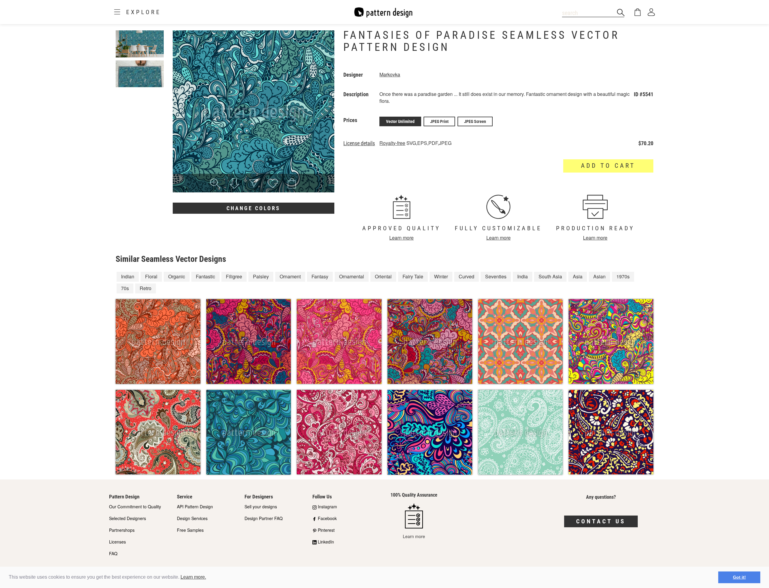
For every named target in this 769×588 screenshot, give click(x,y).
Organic (176, 276)
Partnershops (122, 530)
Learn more (401, 237)
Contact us (601, 521)
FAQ (113, 553)
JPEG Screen (475, 121)
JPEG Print (439, 121)
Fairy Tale (413, 276)
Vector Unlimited (400, 121)
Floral (151, 276)
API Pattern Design (195, 507)
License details (359, 143)
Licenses (117, 542)
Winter (441, 276)
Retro (145, 288)
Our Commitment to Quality (135, 507)
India (522, 276)
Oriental (383, 276)
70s (125, 288)
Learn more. (193, 577)
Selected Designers (127, 518)
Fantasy (320, 276)
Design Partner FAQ (264, 518)
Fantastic (205, 276)
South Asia (550, 276)
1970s (623, 276)
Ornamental (351, 276)
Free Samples (190, 530)
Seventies (495, 276)
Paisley (261, 276)
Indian (127, 276)
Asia (577, 276)
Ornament (290, 276)
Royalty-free (392, 142)
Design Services (192, 518)
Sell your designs (261, 507)
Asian (599, 276)
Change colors (253, 208)
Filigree (234, 276)
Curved (466, 276)
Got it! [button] (739, 577)
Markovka (389, 74)
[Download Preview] (234, 183)
